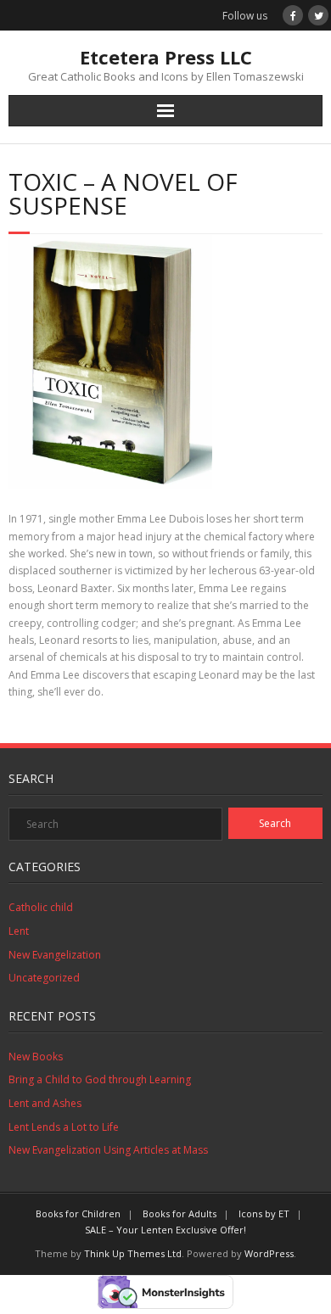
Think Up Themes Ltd (133, 1253)
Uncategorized (44, 977)
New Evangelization (54, 955)
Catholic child (40, 907)
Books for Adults (179, 1213)
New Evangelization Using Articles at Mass (108, 1150)
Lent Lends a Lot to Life (63, 1127)
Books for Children (78, 1213)
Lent (18, 931)
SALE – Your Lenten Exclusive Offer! (165, 1229)
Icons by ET (263, 1213)
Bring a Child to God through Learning (99, 1079)
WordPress (269, 1253)
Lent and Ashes (44, 1103)
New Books (35, 1056)
